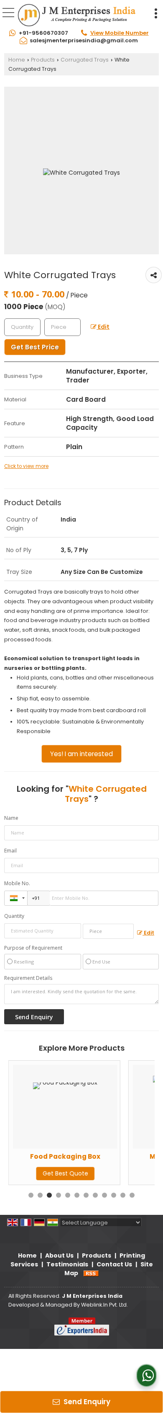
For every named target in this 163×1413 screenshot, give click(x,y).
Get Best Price (35, 347)
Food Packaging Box (65, 1156)
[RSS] (91, 1273)
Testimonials (67, 1264)
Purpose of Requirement (33, 948)
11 (122, 1195)
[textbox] (62, 327)
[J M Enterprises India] (76, 14)
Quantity (14, 916)
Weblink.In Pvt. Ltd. (104, 1304)
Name (11, 817)
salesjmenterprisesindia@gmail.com (84, 40)
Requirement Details (28, 978)
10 (113, 1195)
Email (10, 850)
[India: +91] (16, 898)
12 (132, 1195)
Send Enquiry (86, 1402)
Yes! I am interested (81, 753)
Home (16, 59)
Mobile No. (17, 883)
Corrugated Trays (85, 59)
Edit (103, 327)
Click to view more (26, 466)
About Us (59, 1255)
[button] (119, 33)
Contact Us (114, 1264)
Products (43, 59)
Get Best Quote (65, 1173)
